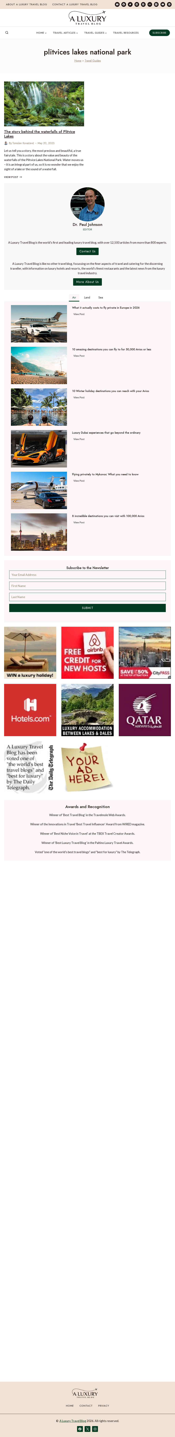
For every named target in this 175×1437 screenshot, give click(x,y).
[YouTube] (162, 4)
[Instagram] (156, 4)
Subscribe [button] (159, 33)
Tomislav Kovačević (23, 143)
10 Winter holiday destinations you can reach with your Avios (110, 391)
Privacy (103, 1406)
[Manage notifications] (166, 1428)
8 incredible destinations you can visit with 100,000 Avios (108, 516)
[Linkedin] (136, 4)
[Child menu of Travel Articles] (65, 32)
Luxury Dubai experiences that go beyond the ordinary (106, 433)
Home (77, 61)
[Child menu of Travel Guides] (95, 32)
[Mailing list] (117, 4)
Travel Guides (93, 61)
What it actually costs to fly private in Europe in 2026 (106, 308)
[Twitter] (130, 4)
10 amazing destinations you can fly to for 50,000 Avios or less (111, 349)
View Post (13, 177)
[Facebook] (123, 4)
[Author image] (6, 143)
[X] (87, 1429)
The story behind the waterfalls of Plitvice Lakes (39, 134)
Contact (86, 1406)
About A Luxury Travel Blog (26, 4)
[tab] (74, 298)
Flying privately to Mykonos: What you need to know (105, 474)
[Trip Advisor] (149, 4)
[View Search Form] (7, 32)
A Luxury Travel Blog (72, 1421)
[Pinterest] (143, 4)
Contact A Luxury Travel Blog (75, 4)
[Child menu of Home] (41, 32)
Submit (87, 608)
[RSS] (169, 4)
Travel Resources (126, 33)
